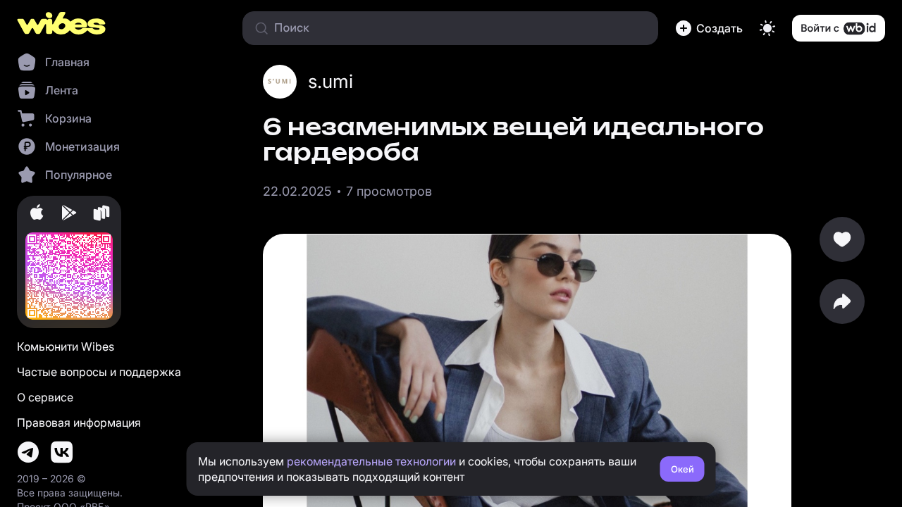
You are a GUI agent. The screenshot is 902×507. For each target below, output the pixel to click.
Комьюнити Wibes (65, 346)
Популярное (78, 175)
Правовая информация (79, 422)
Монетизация (82, 146)
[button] (709, 28)
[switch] (767, 28)
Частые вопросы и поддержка (99, 372)
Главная (67, 62)
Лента (61, 90)
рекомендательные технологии (371, 461)
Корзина (68, 118)
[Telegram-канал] (28, 452)
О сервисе (45, 397)
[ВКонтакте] (62, 452)
